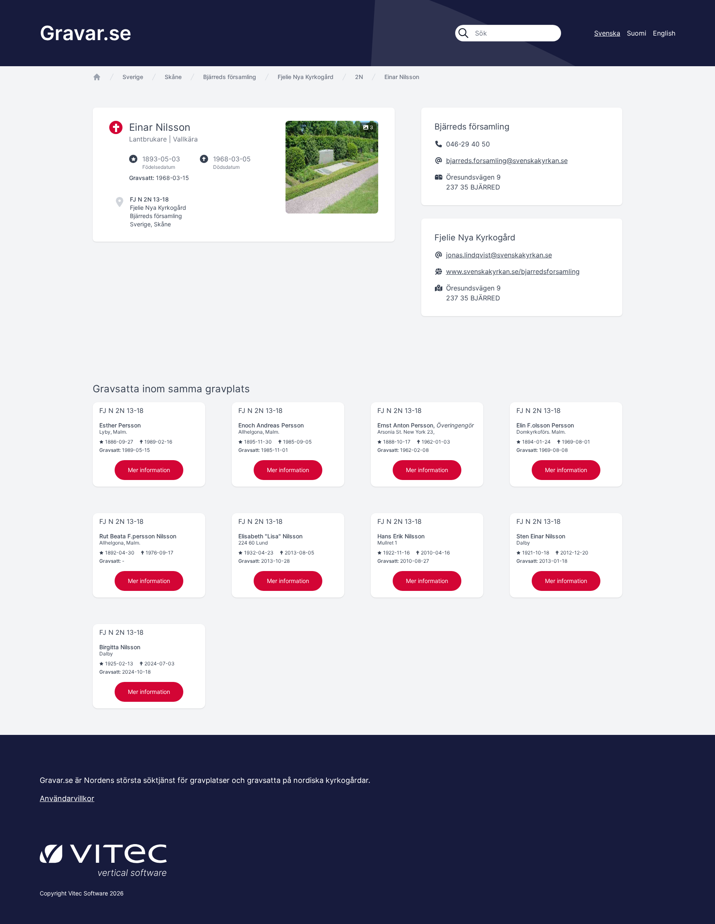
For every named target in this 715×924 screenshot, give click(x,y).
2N (359, 76)
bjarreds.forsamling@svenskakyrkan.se (507, 160)
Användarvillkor (67, 798)
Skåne (173, 76)
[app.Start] (97, 77)
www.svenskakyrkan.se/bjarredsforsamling (513, 271)
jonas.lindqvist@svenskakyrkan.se (499, 255)
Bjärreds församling (229, 76)
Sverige (132, 76)
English (664, 33)
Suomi (636, 33)
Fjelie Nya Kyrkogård (306, 76)
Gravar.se (85, 33)
